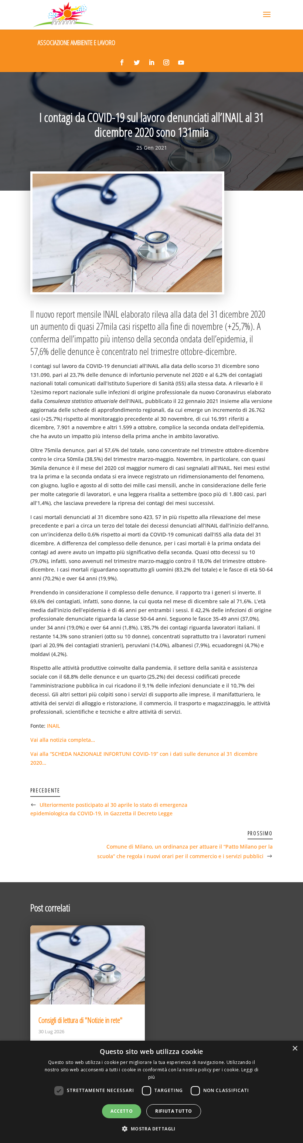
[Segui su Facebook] (122, 62)
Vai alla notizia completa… (62, 739)
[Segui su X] (137, 62)
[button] (151, 1129)
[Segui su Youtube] (181, 62)
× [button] (294, 1048)
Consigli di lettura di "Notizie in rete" (80, 1020)
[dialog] (151, 1092)
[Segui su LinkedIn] (151, 62)
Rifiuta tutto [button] (173, 1111)
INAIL (53, 725)
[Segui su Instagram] (166, 62)
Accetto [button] (121, 1111)
